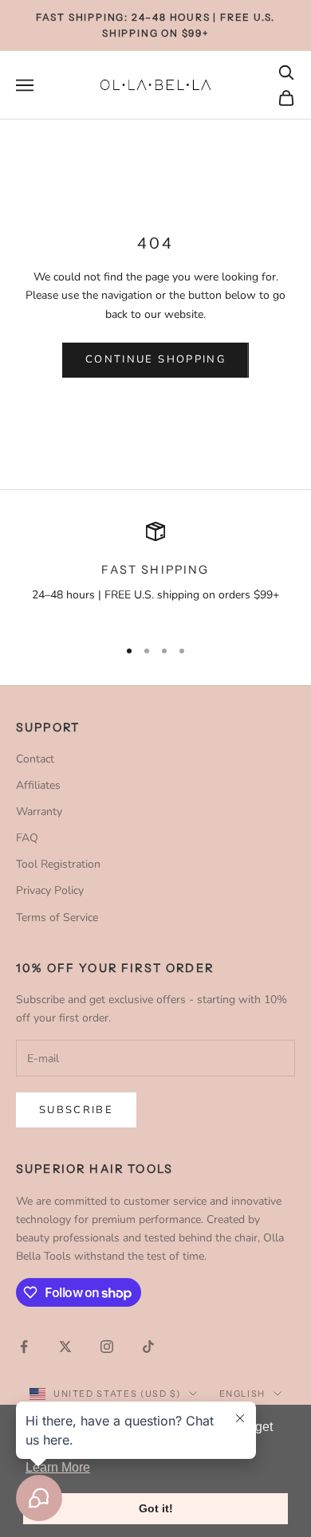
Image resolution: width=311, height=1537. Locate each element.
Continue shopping (155, 359)
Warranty (39, 811)
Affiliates (38, 785)
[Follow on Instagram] (107, 1347)
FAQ (27, 837)
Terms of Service (57, 917)
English (242, 1393)
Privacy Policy (50, 890)
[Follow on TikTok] (148, 1347)
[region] (155, 572)
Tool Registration (58, 864)
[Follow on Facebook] (24, 1347)
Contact (35, 759)
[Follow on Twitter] (65, 1347)
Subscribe (76, 1110)
